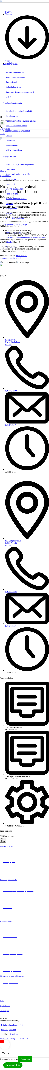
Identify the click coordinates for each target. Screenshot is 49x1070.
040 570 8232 (21, 255)
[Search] (2, 123)
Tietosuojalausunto (8, 1029)
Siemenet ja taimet (10, 64)
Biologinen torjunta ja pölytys (15, 224)
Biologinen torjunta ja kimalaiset (12, 976)
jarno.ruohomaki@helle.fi (10, 258)
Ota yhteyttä (4, 1011)
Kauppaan (25, 1059)
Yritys (2, 1001)
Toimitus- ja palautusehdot (12, 1025)
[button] (27, 36)
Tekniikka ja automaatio (12, 103)
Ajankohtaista (5, 1006)
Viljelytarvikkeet (9, 156)
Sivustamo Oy (15, 1034)
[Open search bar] (1, 118)
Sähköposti (5, 836)
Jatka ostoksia (13, 1065)
